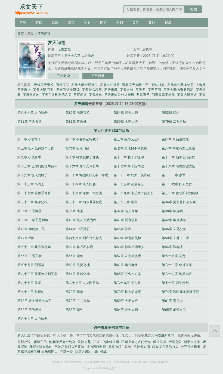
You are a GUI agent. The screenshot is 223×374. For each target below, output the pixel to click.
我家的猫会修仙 (40, 347)
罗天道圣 (143, 95)
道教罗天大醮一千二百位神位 (143, 85)
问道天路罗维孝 (163, 95)
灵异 (135, 22)
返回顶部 (214, 331)
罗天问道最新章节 (161, 335)
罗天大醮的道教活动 (178, 90)
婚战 (103, 352)
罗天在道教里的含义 (57, 95)
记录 (168, 22)
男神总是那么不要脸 (69, 347)
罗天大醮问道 (187, 95)
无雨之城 (64, 49)
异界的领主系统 (119, 347)
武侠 (55, 22)
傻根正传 (40, 342)
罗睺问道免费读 (68, 90)
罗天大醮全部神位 (84, 85)
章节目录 (97, 76)
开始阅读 (63, 76)
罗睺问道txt (31, 95)
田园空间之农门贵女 (136, 342)
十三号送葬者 (190, 347)
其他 (151, 22)
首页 (23, 22)
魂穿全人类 (192, 342)
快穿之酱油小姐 (86, 352)
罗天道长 (126, 90)
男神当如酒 (142, 347)
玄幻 (39, 22)
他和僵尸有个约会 (62, 342)
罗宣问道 (80, 95)
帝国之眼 (175, 342)
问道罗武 (62, 85)
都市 (71, 22)
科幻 (119, 22)
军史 (87, 22)
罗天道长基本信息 (180, 85)
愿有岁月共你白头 (165, 347)
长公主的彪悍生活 (106, 342)
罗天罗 (140, 90)
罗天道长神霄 (110, 85)
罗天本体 (95, 95)
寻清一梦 (66, 352)
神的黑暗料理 (96, 347)
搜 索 (193, 9)
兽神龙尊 (84, 342)
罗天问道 (44, 34)
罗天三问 (154, 90)
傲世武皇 (159, 342)
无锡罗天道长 (44, 85)
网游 (103, 22)
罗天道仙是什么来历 (119, 95)
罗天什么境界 (92, 90)
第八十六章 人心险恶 (79, 56)
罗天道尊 (110, 90)
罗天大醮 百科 (43, 90)
